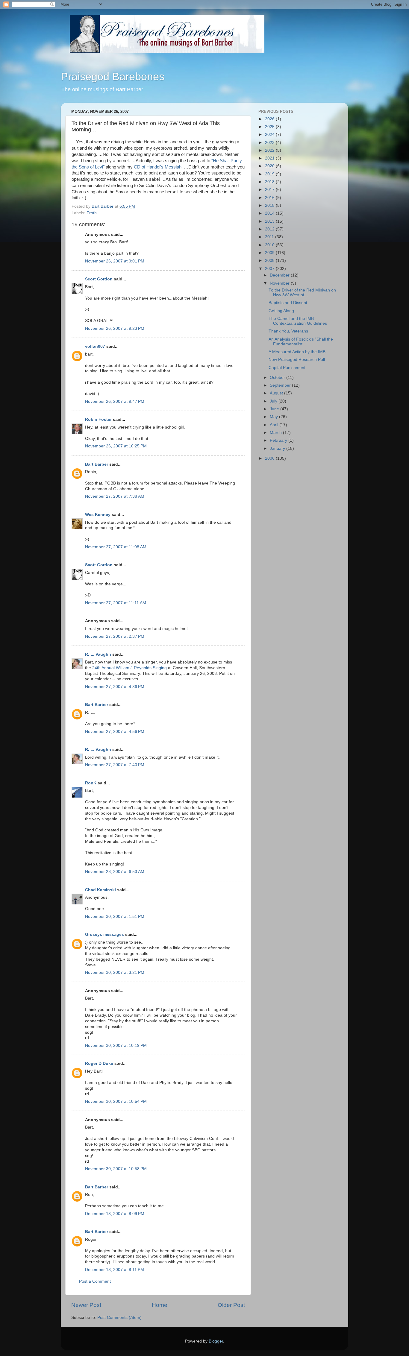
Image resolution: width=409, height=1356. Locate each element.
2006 (270, 458)
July (274, 401)
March (276, 432)
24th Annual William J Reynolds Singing (129, 668)
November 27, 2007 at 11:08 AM (115, 547)
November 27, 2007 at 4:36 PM (114, 686)
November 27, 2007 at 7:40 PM (114, 765)
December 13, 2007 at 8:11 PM (114, 1269)
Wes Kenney (97, 514)
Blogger (216, 1341)
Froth (92, 213)
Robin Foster (98, 419)
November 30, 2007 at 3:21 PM (114, 972)
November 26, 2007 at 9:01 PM (114, 261)
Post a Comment (95, 1281)
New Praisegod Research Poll (297, 359)
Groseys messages (104, 934)
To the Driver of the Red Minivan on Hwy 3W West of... (302, 292)
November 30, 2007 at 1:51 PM (114, 916)
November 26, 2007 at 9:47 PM (114, 401)
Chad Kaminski (100, 890)
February (279, 440)
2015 (270, 205)
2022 (270, 150)
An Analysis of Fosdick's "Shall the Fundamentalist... (301, 341)
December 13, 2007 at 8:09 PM (114, 1213)
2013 (270, 221)
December (280, 275)
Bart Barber (96, 464)
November (280, 283)
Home (159, 1305)
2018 (270, 182)
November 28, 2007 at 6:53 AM (114, 871)
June (275, 409)
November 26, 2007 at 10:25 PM (116, 446)
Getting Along (281, 311)
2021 (270, 158)
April (274, 425)
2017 (270, 189)
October (278, 377)
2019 (270, 174)
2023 (270, 142)
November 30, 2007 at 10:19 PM (116, 1045)
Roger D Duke (99, 1063)
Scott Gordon (99, 279)
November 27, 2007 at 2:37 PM (114, 636)
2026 (270, 119)
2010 (270, 245)
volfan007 (95, 346)
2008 (270, 260)
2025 (270, 126)
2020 (270, 166)
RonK (90, 783)
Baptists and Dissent (288, 302)
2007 (270, 268)
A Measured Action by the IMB (297, 352)
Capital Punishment (287, 367)
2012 (270, 229)
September (281, 385)
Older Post (231, 1305)
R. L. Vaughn (98, 654)
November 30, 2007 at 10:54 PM (116, 1101)
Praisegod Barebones (112, 76)
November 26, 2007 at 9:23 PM (114, 328)
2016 (270, 197)
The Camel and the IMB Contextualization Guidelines (298, 321)
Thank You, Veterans (288, 331)
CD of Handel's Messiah (157, 167)
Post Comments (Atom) (119, 1317)
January (278, 448)
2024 (270, 134)
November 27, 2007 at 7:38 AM (114, 496)
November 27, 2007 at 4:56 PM (114, 731)
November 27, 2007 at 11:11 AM (115, 603)
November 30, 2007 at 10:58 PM (116, 1169)
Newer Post (86, 1305)
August (277, 393)
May (274, 416)
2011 (270, 237)
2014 (270, 213)
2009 (270, 252)
